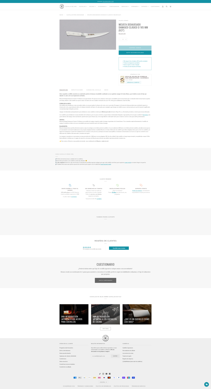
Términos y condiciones (85, 386)
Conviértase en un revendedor (67, 364)
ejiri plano (145, 115)
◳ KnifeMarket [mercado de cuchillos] (132, 361)
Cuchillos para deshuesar (75, 14)
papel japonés (106, 164)
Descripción (64, 90)
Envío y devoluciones (65, 350)
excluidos (99, 198)
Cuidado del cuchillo (93, 90)
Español (103, 382)
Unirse (115, 356)
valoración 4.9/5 (108, 1)
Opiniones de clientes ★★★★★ (68, 356)
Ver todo (105, 328)
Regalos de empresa (128, 358)
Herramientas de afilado (129, 350)
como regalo (128, 162)
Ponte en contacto (137, 190)
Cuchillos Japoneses (128, 348)
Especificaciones (77, 90)
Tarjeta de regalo (127, 356)
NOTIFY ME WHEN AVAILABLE (135, 52)
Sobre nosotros (64, 361)
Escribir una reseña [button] (119, 248)
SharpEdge (68, 386)
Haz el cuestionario (105, 280)
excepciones (74, 196)
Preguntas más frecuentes (66, 348)
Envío (106, 90)
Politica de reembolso (103, 386)
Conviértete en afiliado (65, 367)
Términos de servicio (138, 386)
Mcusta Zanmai (123, 20)
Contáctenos (63, 358)
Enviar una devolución (65, 353)
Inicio (61, 14)
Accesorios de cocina (128, 353)
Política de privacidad (121, 386)
